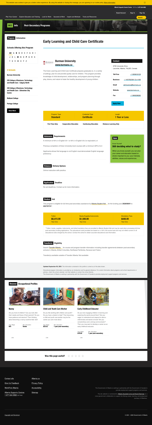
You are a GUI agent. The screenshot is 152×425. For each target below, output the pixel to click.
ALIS (26, 10)
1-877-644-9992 (141, 7)
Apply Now (116, 103)
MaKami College (12, 98)
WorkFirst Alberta (11, 387)
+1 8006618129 (135, 74)
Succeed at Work (59, 17)
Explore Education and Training (29, 17)
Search (140, 17)
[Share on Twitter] (44, 52)
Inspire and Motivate (73, 17)
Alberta (13, 10)
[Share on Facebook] (50, 52)
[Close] (145, 3)
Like (130, 17)
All (10, 53)
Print (134, 17)
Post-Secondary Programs (37, 25)
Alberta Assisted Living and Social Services (131, 394)
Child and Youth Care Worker (55, 309)
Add (127, 17)
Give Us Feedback (12, 383)
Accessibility (36, 387)
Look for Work (46, 17)
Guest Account (121, 13)
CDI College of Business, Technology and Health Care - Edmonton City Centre (19, 90)
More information (109, 2)
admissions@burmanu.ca (132, 85)
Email (62, 52)
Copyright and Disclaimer (12, 415)
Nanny (11, 309)
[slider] (21, 303)
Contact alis (9, 378)
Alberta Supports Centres (14, 392)
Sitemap (35, 392)
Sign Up (142, 13)
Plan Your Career (11, 17)
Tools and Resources (89, 17)
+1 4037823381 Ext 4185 (132, 79)
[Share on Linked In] (56, 52)
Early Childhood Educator (88, 309)
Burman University (13, 75)
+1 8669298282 (135, 95)
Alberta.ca (36, 378)
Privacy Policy (37, 383)
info (13, 25)
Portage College (12, 104)
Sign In (132, 13)
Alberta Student (98, 203)
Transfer (55, 247)
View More (12, 111)
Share (123, 17)
